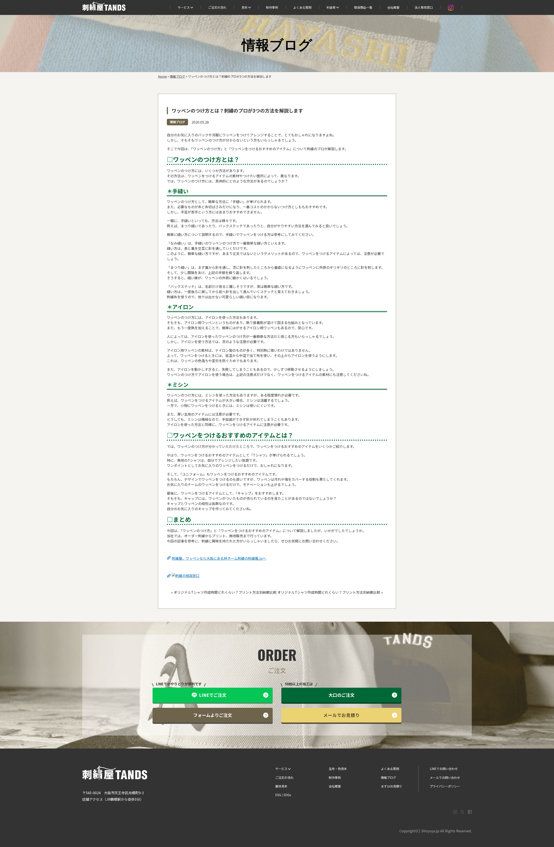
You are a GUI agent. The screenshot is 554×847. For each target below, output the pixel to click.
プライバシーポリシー (445, 786)
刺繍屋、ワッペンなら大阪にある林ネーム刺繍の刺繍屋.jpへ (219, 558)
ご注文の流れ (217, 7)
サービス (184, 7)
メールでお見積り (341, 715)
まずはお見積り (391, 786)
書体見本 (281, 786)
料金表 (331, 7)
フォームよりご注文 (212, 715)
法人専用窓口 (424, 7)
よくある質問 (302, 7)
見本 (245, 7)
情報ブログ (177, 122)
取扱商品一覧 (363, 7)
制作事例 (272, 7)
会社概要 (393, 7)
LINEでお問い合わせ (444, 768)
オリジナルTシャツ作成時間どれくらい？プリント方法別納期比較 (225, 592)
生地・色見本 (338, 768)
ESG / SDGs (283, 795)
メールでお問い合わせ (445, 777)
